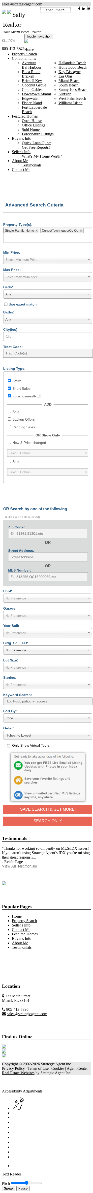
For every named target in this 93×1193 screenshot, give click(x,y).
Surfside (65, 94)
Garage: (10, 608)
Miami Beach (69, 81)
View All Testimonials (19, 866)
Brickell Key (32, 81)
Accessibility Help (16, 1077)
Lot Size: (10, 660)
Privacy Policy (13, 1068)
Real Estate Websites (18, 1073)
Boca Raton (31, 72)
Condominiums (24, 58)
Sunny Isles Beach (73, 89)
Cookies (57, 1068)
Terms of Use (38, 1068)
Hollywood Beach (73, 67)
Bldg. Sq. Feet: (15, 643)
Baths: (8, 312)
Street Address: (21, 551)
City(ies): (11, 329)
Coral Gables (32, 89)
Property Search (24, 54)
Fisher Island (32, 103)
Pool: (7, 591)
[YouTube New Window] (88, 8)
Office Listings (33, 125)
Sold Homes (31, 129)
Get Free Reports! (36, 147)
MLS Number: (19, 570)
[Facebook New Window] (79, 8)
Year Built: (12, 626)
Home (29, 49)
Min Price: (11, 252)
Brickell (28, 76)
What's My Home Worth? (42, 156)
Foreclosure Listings (38, 134)
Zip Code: (16, 527)
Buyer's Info (21, 138)
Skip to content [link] (43, 1077)
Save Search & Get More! (48, 809)
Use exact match (23, 304)
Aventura (29, 63)
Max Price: (12, 270)
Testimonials (31, 165)
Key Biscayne (70, 72)
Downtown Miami (36, 94)
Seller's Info (21, 152)
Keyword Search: (17, 695)
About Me (20, 161)
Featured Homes (25, 116)
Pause (23, 1188)
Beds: (8, 287)
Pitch (6, 1183)
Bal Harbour (31, 67)
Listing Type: (14, 368)
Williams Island (71, 103)
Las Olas (65, 76)
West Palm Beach (72, 98)
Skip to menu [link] (66, 1077)
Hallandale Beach (72, 63)
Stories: (9, 677)
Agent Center (77, 1068)
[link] (15, 1087)
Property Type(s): (17, 224)
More (6, 956)
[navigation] (46, 1126)
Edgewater (30, 98)
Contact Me (21, 169)
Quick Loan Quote (36, 143)
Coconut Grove (34, 85)
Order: (8, 728)
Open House (32, 121)
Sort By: (10, 711)
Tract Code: (13, 347)
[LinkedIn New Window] (83, 8)
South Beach (69, 85)
